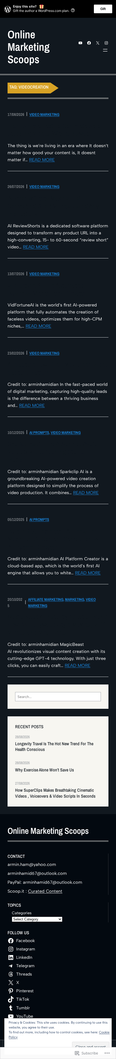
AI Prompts (39, 432)
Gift (103, 9)
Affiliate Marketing (45, 599)
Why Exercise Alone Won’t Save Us (44, 770)
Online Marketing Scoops (29, 47)
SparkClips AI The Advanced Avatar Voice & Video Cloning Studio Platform (54, 452)
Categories (22, 912)
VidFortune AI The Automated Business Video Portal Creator (47, 290)
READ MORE (42, 159)
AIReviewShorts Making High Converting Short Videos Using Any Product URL (53, 206)
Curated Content (45, 891)
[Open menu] (105, 50)
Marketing (74, 599)
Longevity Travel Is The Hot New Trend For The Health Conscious (54, 746)
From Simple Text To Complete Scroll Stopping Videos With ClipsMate (56, 130)
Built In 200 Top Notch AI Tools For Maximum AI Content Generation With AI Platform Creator (56, 539)
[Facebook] (89, 43)
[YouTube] (80, 43)
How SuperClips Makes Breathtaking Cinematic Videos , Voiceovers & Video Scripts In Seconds (55, 793)
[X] (97, 43)
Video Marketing (44, 114)
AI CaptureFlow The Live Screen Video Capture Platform (58, 369)
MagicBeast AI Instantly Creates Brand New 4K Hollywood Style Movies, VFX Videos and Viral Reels (57, 625)
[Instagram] (106, 43)
